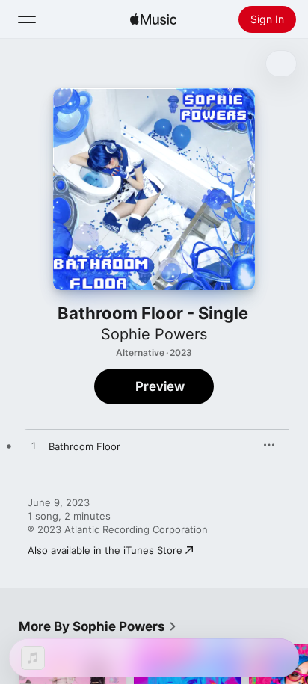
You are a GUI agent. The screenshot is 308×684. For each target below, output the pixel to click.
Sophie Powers (154, 334)
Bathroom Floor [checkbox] (84, 446)
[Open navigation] (26, 19)
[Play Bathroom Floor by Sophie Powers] (34, 446)
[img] (153, 19)
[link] (98, 626)
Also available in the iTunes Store (105, 550)
